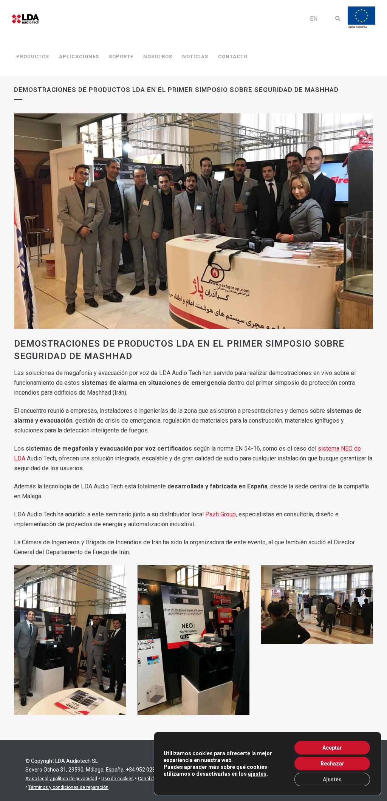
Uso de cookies (117, 778)
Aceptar (332, 748)
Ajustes (332, 779)
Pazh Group (220, 514)
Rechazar (332, 764)
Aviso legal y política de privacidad (61, 778)
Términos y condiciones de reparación (68, 787)
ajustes (257, 774)
